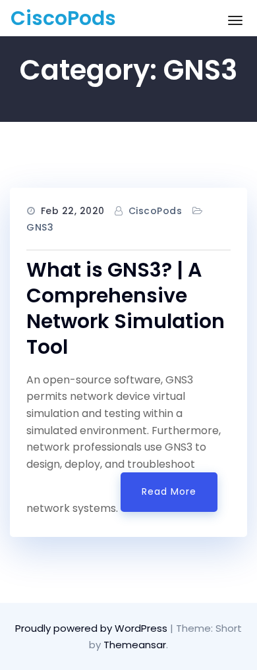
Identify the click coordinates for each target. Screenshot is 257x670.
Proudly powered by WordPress (92, 628)
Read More (169, 491)
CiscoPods (63, 18)
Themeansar (134, 645)
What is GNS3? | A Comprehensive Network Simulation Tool (125, 308)
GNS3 (39, 227)
